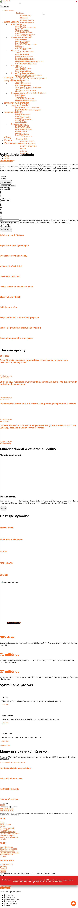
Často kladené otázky (23, 35)
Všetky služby (5, 745)
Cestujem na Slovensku (16, 77)
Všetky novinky (5, 443)
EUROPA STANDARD (28, 146)
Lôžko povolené (5, 226)
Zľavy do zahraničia (19, 105)
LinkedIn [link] (3, 872)
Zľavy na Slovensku (20, 80)
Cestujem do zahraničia (16, 103)
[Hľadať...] (20, 3)
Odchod (3, 177)
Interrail (23, 148)
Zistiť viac (5, 704)
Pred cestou (16, 24)
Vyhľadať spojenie (6, 182)
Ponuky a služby (18, 93)
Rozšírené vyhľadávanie (8, 186)
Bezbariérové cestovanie (22, 73)
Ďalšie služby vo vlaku (23, 63)
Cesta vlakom (9, 10)
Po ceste (15, 65)
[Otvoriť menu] (1, 5)
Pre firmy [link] (3, 856)
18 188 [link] (2, 805)
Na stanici (15, 37)
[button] (73, 903)
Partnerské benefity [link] (7, 854)
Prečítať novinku (6, 376)
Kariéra (8, 140)
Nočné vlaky (19, 135)
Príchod (3, 179)
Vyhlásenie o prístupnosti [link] (9, 837)
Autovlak (23, 151)
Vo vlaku (15, 51)
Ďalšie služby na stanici (23, 48)
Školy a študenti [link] (5, 824)
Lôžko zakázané (6, 224)
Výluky (7, 137)
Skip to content (5, 886)
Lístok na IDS (6, 161)
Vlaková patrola (12, 143)
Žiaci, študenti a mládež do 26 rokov (28, 87)
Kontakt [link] (2, 839)
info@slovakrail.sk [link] (6, 810)
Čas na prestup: (5, 198)
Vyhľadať (3, 508)
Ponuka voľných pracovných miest (12, 762)
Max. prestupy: (5, 188)
